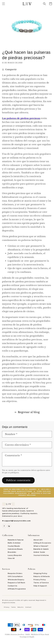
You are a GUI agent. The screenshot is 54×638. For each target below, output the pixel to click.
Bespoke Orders (15, 573)
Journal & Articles (41, 555)
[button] (3, 4)
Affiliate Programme (17, 589)
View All (11, 558)
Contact (28, 607)
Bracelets (12, 552)
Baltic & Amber (14, 543)
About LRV (38, 540)
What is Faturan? (41, 546)
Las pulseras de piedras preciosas (21, 118)
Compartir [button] (11, 69)
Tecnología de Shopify (27, 637)
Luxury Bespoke (15, 555)
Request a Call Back (16, 583)
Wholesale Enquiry (16, 580)
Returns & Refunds (42, 576)
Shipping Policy (40, 573)
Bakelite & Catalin (41, 549)
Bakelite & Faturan (16, 540)
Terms (13, 607)
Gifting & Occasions (42, 543)
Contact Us (12, 586)
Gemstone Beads (15, 549)
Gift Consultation (15, 576)
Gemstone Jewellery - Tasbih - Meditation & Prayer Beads (30, 634)
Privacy (6, 607)
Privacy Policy (40, 580)
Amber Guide (39, 552)
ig (9, 526)
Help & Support (40, 586)
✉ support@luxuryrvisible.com (16, 521)
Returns (20, 607)
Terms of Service (41, 583)
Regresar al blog (29, 412)
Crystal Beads (14, 546)
